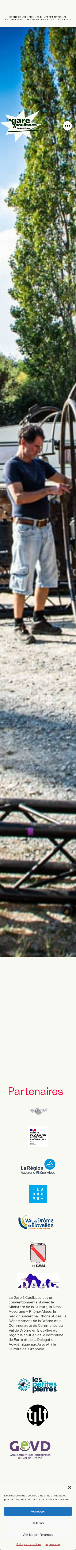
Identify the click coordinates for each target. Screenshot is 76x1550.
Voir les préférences (38, 1535)
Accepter (38, 1511)
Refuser (38, 1523)
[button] (70, 1487)
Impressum (53, 1544)
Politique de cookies (28, 1544)
